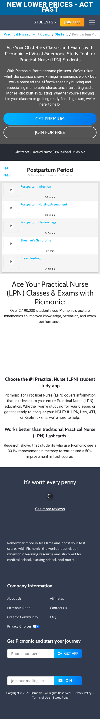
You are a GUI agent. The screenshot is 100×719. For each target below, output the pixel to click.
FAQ (53, 617)
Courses (45, 34)
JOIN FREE (72, 22)
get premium (50, 118)
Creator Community (22, 617)
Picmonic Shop (18, 607)
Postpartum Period (84, 34)
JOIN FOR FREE (50, 132)
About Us (14, 598)
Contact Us (58, 607)
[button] (50, 350)
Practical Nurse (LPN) (17, 34)
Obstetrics (61, 34)
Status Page (61, 697)
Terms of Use (41, 697)
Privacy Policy (83, 693)
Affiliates (57, 598)
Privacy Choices (20, 626)
